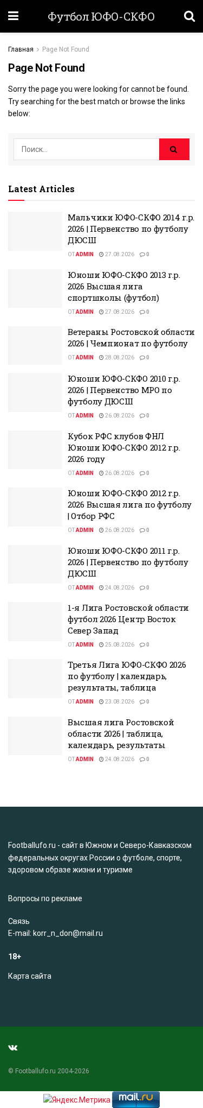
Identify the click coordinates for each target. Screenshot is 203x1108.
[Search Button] (174, 149)
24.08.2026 (119, 588)
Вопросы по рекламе (45, 898)
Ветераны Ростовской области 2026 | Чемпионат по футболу (131, 337)
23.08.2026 (119, 702)
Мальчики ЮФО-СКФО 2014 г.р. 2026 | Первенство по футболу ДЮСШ (131, 228)
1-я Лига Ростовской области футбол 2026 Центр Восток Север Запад (128, 619)
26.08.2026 (119, 416)
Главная (21, 49)
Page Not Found (65, 49)
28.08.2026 (119, 357)
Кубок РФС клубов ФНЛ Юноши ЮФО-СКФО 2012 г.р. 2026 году (124, 447)
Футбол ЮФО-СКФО (101, 16)
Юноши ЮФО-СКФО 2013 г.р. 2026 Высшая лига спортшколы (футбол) (124, 286)
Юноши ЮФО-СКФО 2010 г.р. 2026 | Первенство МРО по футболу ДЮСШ (124, 390)
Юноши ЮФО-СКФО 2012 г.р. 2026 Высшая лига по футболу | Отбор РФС (130, 504)
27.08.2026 (119, 254)
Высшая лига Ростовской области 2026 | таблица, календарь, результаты (121, 733)
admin (85, 254)
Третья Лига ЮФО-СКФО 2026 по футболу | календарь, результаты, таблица (127, 676)
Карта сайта (29, 976)
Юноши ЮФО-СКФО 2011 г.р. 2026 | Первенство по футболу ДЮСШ (128, 562)
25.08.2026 (119, 645)
